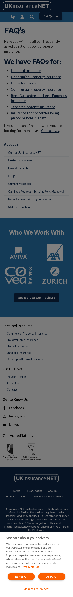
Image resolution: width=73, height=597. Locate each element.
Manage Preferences (37, 588)
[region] (36, 564)
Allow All (51, 576)
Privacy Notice (30, 566)
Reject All (21, 576)
